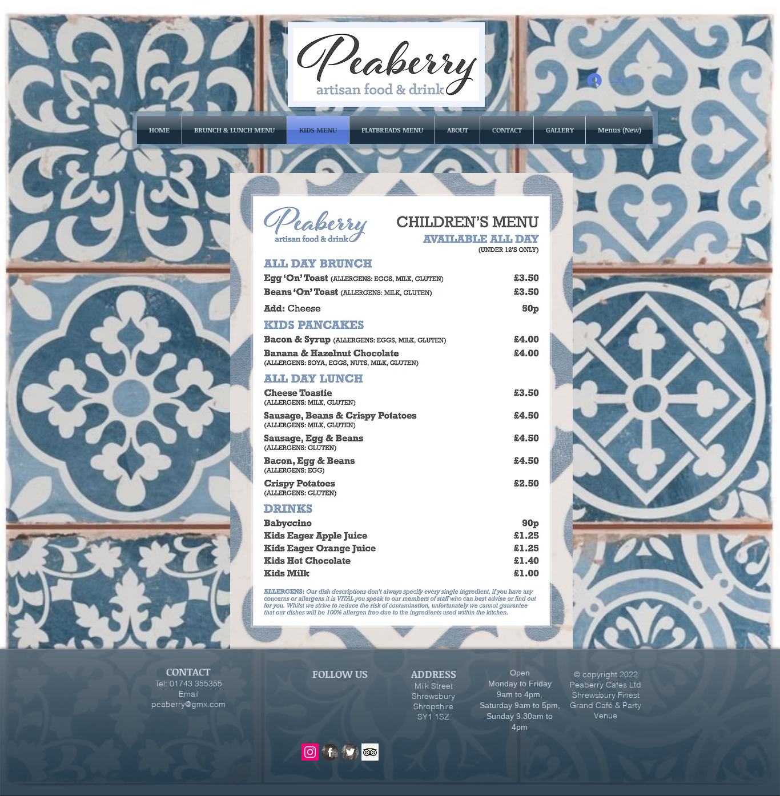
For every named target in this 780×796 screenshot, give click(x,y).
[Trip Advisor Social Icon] (370, 752)
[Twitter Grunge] (350, 752)
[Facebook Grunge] (330, 752)
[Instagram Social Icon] (310, 752)
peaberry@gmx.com (188, 704)
